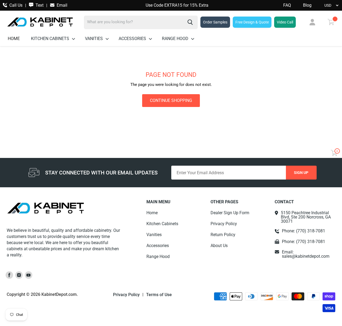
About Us (219, 245)
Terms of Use (159, 295)
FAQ (287, 5)
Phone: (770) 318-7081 (303, 231)
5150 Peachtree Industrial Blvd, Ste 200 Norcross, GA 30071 (306, 217)
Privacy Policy (224, 223)
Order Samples (215, 22)
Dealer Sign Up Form (230, 212)
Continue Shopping (171, 100)
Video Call (285, 22)
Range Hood (175, 38)
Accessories (133, 38)
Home (14, 38)
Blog (307, 5)
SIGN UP (301, 172)
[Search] (190, 22)
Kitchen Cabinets (50, 38)
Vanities (94, 38)
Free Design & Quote (252, 22)
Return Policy (223, 234)
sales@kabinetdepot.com (305, 256)
